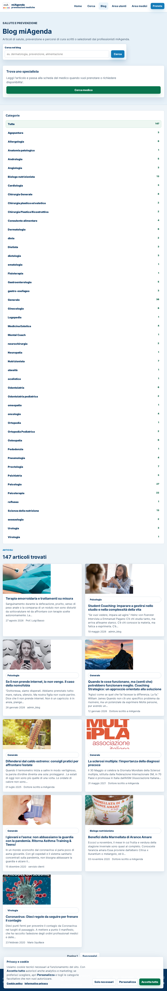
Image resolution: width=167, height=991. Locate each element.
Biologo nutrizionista (102, 830)
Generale (95, 675)
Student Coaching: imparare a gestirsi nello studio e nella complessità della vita (120, 607)
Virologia (13, 910)
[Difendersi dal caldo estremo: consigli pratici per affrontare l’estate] (27, 734)
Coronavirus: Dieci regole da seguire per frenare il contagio (42, 918)
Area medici (139, 6)
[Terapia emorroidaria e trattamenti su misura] (27, 579)
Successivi (90, 956)
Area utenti (119, 6)
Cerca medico (84, 90)
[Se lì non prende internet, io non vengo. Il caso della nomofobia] (27, 655)
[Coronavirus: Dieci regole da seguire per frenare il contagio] (27, 890)
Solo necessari (104, 982)
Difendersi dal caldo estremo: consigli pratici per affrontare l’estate (42, 763)
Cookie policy (15, 983)
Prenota (157, 6)
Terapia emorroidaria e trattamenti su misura (39, 598)
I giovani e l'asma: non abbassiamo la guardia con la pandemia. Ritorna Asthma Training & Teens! (39, 840)
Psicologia (96, 599)
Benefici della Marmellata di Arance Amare (120, 837)
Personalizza (127, 982)
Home (78, 6)
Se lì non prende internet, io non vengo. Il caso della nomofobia (40, 683)
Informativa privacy (36, 983)
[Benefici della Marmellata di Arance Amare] (109, 810)
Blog (103, 6)
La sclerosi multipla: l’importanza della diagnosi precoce (123, 763)
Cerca (91, 6)
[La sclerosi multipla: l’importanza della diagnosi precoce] (109, 734)
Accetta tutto (149, 982)
